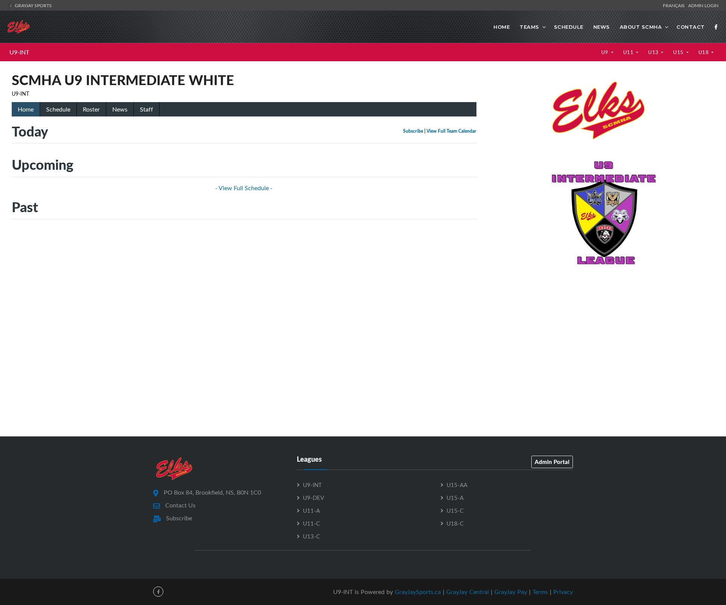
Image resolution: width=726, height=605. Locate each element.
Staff (146, 109)
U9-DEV (313, 497)
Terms (540, 592)
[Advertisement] (601, 326)
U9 (605, 52)
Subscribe (413, 131)
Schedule (568, 27)
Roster (91, 109)
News (601, 27)
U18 (704, 52)
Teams (529, 27)
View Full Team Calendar (451, 131)
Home (501, 27)
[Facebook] (716, 27)
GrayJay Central (467, 592)
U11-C (311, 523)
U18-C (455, 523)
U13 (654, 52)
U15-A (455, 497)
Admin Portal (552, 462)
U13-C (311, 536)
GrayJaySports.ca (418, 592)
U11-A (311, 510)
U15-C (455, 510)
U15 (679, 52)
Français (675, 5)
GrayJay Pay (510, 592)
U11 (629, 52)
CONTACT (690, 27)
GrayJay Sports (33, 5)
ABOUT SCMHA (641, 27)
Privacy (563, 592)
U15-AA (457, 485)
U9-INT (19, 52)
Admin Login (703, 5)
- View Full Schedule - (244, 188)
